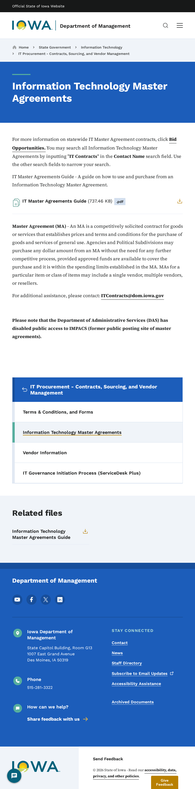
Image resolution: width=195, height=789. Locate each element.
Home (24, 47)
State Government (55, 47)
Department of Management (95, 26)
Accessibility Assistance (136, 683)
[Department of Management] (32, 25)
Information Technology (101, 47)
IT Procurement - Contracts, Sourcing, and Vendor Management (73, 54)
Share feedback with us (53, 719)
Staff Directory (127, 663)
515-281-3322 (40, 687)
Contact (120, 642)
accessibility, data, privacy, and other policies (134, 773)
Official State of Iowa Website (38, 6)
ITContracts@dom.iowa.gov (132, 295)
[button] (164, 782)
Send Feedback (108, 758)
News (117, 652)
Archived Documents (133, 702)
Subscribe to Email (140, 673)
